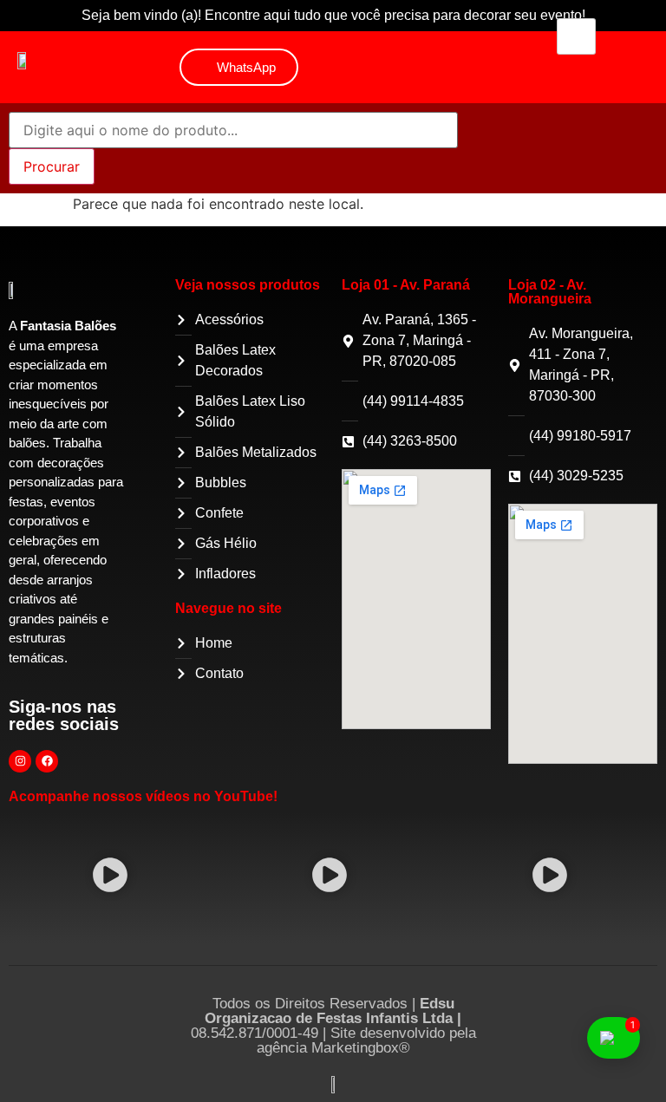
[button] (109, 877)
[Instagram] (20, 761)
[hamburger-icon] (576, 36)
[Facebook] (47, 761)
